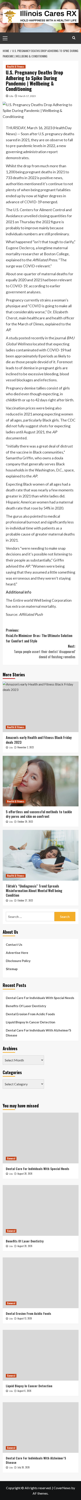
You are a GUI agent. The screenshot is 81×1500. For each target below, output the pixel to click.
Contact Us (14, 944)
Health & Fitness (15, 66)
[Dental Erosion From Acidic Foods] (41, 1282)
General (11, 1158)
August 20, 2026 (24, 1246)
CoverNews (62, 1488)
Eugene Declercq (20, 247)
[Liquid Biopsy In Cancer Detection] (41, 1355)
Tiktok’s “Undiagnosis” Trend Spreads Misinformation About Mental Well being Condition (34, 891)
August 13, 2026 (24, 1318)
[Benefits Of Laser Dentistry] (41, 1210)
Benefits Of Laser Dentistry (26, 1006)
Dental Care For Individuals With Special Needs (40, 998)
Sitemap (12, 969)
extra (16, 606)
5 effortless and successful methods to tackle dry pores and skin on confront (39, 814)
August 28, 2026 (24, 1173)
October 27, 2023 (25, 900)
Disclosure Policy (18, 961)
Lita (11, 96)
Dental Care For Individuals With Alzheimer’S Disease (38, 1032)
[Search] (73, 37)
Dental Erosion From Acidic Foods (30, 1014)
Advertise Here (17, 953)
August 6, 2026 (24, 1390)
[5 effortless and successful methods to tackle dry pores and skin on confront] (41, 781)
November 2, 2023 (25, 747)
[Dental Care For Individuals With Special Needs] (41, 1138)
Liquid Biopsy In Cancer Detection (30, 1022)
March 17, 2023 (27, 96)
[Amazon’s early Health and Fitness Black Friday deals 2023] (41, 707)
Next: (44, 651)
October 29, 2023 (25, 821)
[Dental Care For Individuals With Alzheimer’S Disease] (41, 1427)
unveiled (30, 215)
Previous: (39, 635)
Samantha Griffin (19, 458)
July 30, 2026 (23, 1467)
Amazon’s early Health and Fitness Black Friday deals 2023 (39, 740)
